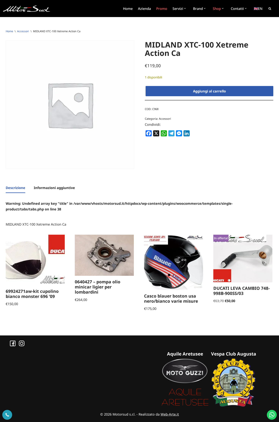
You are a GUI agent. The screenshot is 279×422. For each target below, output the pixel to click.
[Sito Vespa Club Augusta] (233, 405)
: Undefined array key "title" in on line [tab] (119, 206)
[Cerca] (269, 8)
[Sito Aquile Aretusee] (185, 405)
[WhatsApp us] (272, 415)
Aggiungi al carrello (209, 91)
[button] (185, 8)
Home (128, 8)
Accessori (23, 31)
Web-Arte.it (170, 414)
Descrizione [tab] (15, 187)
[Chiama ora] (7, 415)
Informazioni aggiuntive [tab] (54, 187)
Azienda (144, 8)
